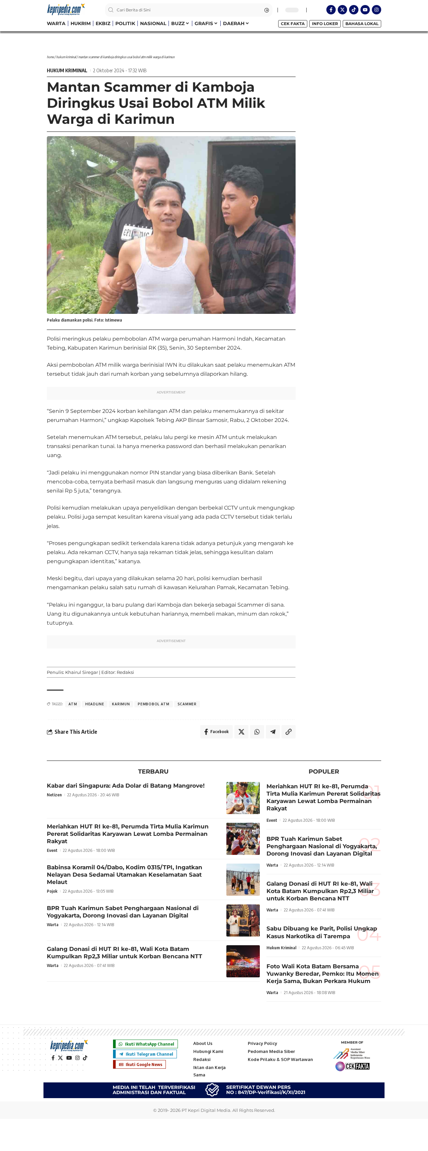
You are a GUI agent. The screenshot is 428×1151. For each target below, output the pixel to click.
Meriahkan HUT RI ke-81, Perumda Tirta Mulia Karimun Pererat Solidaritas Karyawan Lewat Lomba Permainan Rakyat (128, 834)
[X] (60, 1058)
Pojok (52, 891)
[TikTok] (85, 1058)
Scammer (187, 704)
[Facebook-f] (331, 9)
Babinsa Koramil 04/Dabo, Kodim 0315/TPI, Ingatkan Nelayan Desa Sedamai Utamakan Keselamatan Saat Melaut (124, 874)
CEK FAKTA (293, 23)
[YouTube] (69, 1058)
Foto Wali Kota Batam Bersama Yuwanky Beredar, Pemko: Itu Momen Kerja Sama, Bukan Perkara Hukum (322, 973)
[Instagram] (376, 9)
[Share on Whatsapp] (257, 731)
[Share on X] (241, 731)
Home (50, 57)
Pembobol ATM (153, 704)
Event (52, 850)
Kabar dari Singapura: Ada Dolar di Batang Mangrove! (126, 785)
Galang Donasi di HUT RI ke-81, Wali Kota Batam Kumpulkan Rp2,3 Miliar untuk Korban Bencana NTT (124, 953)
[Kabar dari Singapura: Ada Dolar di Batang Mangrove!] (243, 798)
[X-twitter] (342, 9)
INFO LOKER (325, 23)
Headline (94, 704)
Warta (53, 924)
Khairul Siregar (81, 672)
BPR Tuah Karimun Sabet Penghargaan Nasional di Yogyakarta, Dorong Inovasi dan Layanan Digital (123, 912)
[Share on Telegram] (273, 731)
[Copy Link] (289, 731)
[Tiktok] (353, 9)
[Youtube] (365, 9)
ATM (73, 704)
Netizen (54, 794)
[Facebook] (53, 1058)
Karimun (121, 704)
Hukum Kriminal (66, 57)
